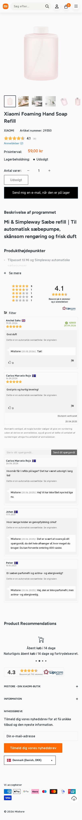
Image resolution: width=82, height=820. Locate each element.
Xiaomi (9, 130)
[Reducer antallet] (28, 170)
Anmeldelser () (13, 143)
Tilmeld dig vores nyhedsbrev (33, 748)
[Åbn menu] (76, 6)
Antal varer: (12, 171)
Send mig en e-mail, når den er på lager (41, 192)
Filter (12, 313)
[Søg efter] (47, 6)
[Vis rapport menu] (72, 361)
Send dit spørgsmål (64, 452)
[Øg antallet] (49, 170)
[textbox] (27, 452)
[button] (34, 672)
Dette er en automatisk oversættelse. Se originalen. (31, 340)
